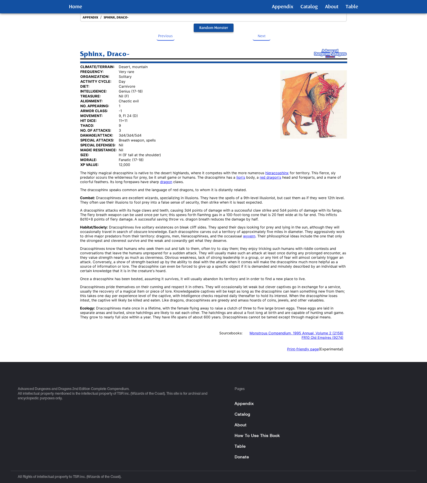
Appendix (282, 7)
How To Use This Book (257, 436)
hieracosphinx (277, 173)
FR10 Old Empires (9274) (322, 337)
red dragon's (270, 177)
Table (352, 7)
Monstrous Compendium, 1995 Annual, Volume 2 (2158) (296, 333)
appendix (90, 17)
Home (75, 7)
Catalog (309, 7)
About (331, 7)
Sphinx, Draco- (116, 17)
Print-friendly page (303, 349)
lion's (240, 177)
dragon (166, 182)
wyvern (249, 236)
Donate (242, 457)
